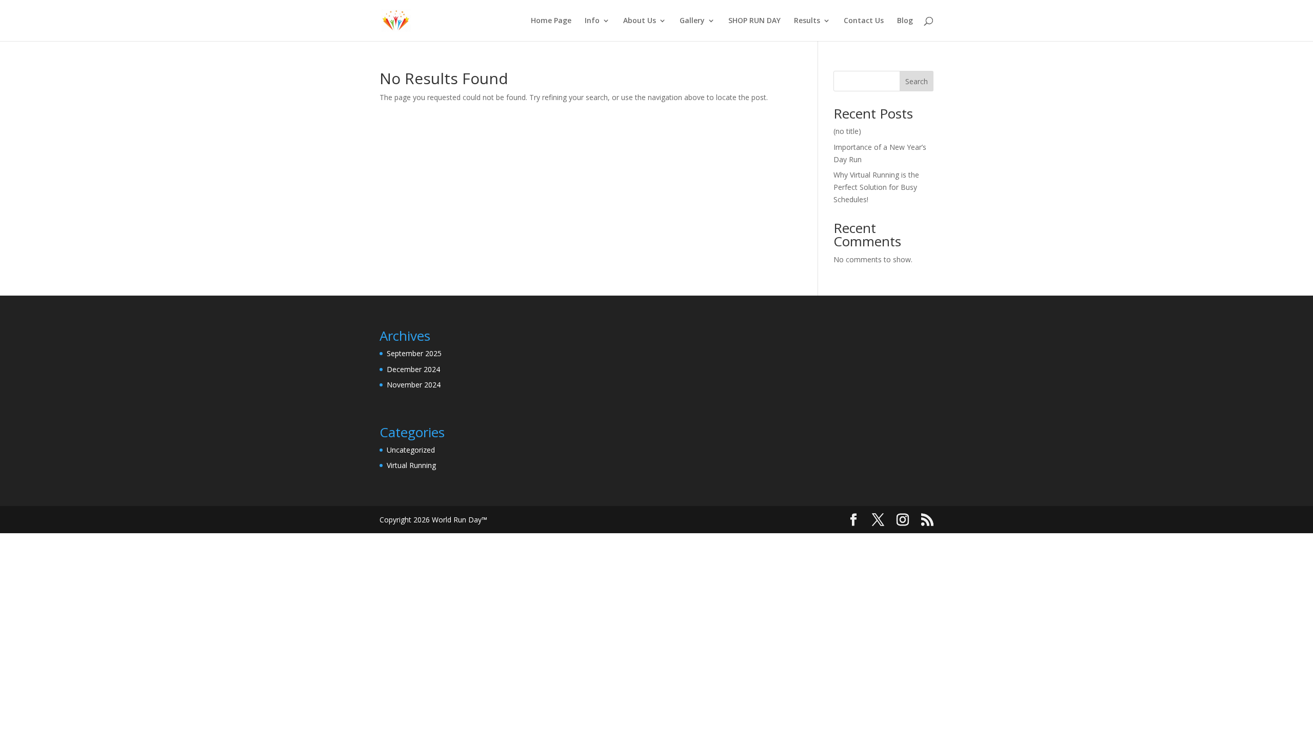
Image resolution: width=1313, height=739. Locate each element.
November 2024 (414, 385)
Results (807, 21)
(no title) (847, 131)
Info (592, 21)
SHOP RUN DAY (754, 21)
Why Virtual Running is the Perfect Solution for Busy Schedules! (876, 187)
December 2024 (413, 369)
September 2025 (414, 353)
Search (916, 81)
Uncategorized (411, 450)
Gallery (692, 21)
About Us (639, 21)
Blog (905, 21)
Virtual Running (411, 465)
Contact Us (864, 21)
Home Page (551, 21)
